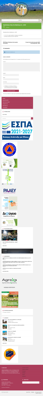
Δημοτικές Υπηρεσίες (25, 367)
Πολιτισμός (24, 371)
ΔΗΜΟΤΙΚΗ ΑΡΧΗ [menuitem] (5, 100)
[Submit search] (32, 118)
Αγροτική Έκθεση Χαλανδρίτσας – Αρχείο (10, 242)
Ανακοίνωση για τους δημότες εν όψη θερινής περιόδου (12, 268)
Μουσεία (13, 341)
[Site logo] (21, 17)
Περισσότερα (5, 343)
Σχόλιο (4, 61)
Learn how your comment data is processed (23, 93)
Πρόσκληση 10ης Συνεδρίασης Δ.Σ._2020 (10, 32)
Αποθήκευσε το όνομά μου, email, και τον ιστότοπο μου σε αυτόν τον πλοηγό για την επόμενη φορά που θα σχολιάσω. (10, 86)
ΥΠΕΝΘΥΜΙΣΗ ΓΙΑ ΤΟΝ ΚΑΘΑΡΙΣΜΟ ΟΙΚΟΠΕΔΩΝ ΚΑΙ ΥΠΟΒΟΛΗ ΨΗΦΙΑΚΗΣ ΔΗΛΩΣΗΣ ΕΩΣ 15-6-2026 (17, 258)
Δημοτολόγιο (28, 392)
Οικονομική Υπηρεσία (38, 392)
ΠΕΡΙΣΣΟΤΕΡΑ (5, 245)
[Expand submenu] (31, 100)
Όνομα (4, 73)
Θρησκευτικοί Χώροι (15, 322)
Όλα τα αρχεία (5, 114)
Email (4, 77)
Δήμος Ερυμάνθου (11, 35)
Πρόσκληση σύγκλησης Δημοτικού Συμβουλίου (11, 36)
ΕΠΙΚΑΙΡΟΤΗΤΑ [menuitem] (5, 103)
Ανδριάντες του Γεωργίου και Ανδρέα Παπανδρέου (16, 325)
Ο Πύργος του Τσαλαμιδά (12, 331)
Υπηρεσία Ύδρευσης (38, 393)
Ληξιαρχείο (32, 392)
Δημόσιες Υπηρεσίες (25, 369)
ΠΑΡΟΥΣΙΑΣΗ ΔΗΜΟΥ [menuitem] (6, 102)
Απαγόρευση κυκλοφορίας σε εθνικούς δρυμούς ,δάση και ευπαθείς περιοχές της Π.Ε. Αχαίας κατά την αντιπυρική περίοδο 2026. (17, 265)
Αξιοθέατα (9, 322)
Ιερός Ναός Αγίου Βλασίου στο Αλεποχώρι (14, 319)
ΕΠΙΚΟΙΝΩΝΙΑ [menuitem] (5, 107)
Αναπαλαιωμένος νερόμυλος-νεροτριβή (14, 337)
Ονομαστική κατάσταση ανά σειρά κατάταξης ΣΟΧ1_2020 (32, 43)
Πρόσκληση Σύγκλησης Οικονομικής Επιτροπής (10, 43)
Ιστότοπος (5, 81)
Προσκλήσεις (20, 35)
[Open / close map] (40, 20)
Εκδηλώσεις (24, 376)
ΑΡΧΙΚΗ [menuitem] (4, 98)
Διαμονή (23, 374)
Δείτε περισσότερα (5, 271)
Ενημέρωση (7, 27)
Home (4, 27)
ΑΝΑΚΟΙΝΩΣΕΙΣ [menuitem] (5, 105)
